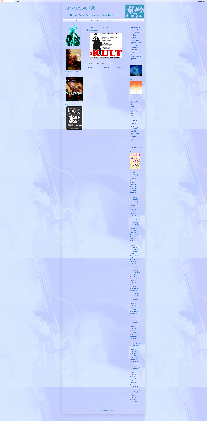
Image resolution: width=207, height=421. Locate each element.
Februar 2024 (133, 221)
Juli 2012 (132, 393)
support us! (88, 20)
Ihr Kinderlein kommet (134, 38)
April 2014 (132, 353)
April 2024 (132, 217)
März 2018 (132, 267)
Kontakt (103, 20)
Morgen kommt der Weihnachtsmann (136, 43)
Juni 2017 (132, 280)
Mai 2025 (132, 194)
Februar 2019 (133, 249)
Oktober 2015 (133, 319)
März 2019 (132, 247)
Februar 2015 (133, 334)
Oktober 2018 (133, 257)
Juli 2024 (132, 211)
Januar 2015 (133, 336)
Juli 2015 (132, 324)
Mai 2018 (132, 263)
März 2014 (132, 355)
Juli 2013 (132, 370)
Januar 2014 (133, 359)
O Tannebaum (134, 47)
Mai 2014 (132, 351)
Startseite (106, 67)
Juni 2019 (132, 242)
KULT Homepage (135, 110)
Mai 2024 (132, 215)
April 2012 (132, 399)
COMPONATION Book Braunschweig (136, 146)
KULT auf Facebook (136, 108)
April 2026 (132, 180)
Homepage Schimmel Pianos (135, 143)
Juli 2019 (132, 240)
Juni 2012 (132, 395)
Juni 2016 (132, 303)
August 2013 (133, 368)
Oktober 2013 (133, 365)
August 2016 (133, 299)
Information (79, 20)
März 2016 (132, 309)
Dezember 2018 (134, 253)
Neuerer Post (91, 67)
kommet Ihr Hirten (135, 40)
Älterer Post (121, 67)
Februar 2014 (133, 357)
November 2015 (134, 317)
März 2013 (132, 378)
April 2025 (132, 196)
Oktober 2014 (133, 342)
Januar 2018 (133, 271)
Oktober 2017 (133, 274)
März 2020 (132, 230)
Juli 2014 (132, 347)
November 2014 (134, 340)
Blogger (111, 410)
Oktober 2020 (133, 228)
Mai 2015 (132, 328)
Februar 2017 (133, 288)
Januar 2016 (133, 313)
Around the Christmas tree (135, 59)
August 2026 (133, 175)
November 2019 (134, 236)
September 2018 (134, 259)
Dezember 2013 (134, 361)
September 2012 (134, 390)
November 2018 (134, 255)
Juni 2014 (132, 349)
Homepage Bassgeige (134, 131)
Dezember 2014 (134, 338)
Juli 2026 (132, 176)
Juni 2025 (132, 192)
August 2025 (133, 190)
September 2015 (134, 320)
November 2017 (134, 272)
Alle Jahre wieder (135, 27)
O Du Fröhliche (135, 45)
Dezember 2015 (134, 315)
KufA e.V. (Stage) (135, 111)
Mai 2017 (132, 282)
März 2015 (132, 332)
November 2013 (134, 363)
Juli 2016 (132, 301)
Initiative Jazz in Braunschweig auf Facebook (135, 120)
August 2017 (133, 278)
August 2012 (133, 392)
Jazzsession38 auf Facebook (135, 124)
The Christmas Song (136, 52)
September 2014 (134, 343)
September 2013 (134, 367)
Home (65, 20)
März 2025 (132, 198)
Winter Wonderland (136, 56)
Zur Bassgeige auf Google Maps (135, 127)
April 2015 (132, 330)
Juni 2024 (132, 213)
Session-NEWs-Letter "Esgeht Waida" (135, 101)
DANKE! (96, 20)
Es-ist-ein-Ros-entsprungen (135, 30)
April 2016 (132, 307)
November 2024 (134, 203)
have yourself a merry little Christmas (135, 34)
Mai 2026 (132, 178)
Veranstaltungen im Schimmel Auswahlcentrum (136, 135)
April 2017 (132, 284)
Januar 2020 (133, 232)
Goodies (110, 20)
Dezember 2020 (134, 226)
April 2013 (132, 376)
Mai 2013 (132, 374)
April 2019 (132, 246)
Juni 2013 (132, 372)
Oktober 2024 (133, 205)
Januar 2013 (133, 382)
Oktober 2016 (133, 295)
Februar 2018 (133, 269)
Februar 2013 (133, 380)
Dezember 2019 (134, 234)
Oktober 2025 (133, 188)
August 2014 (133, 345)
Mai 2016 (132, 305)
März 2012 (132, 401)
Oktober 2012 (133, 388)
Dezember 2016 (134, 292)
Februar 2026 (133, 182)
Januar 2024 (133, 223)
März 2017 (132, 286)
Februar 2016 (133, 311)
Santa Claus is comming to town (135, 50)
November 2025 (134, 186)
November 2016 (134, 294)
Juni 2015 (132, 326)
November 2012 (134, 386)
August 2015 (133, 322)
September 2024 (134, 207)
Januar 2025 (133, 199)
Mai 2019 (132, 244)
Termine (72, 20)
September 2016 (134, 297)
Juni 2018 (132, 261)
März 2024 (132, 219)
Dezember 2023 (134, 224)
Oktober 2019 (133, 238)
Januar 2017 (133, 290)
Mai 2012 (132, 397)
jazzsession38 (80, 7)
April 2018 (132, 265)
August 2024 (133, 209)
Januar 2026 (133, 184)
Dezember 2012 (134, 384)
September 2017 (134, 276)
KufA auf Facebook (136, 113)
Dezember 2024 (134, 201)
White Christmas (135, 54)
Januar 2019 (133, 251)
